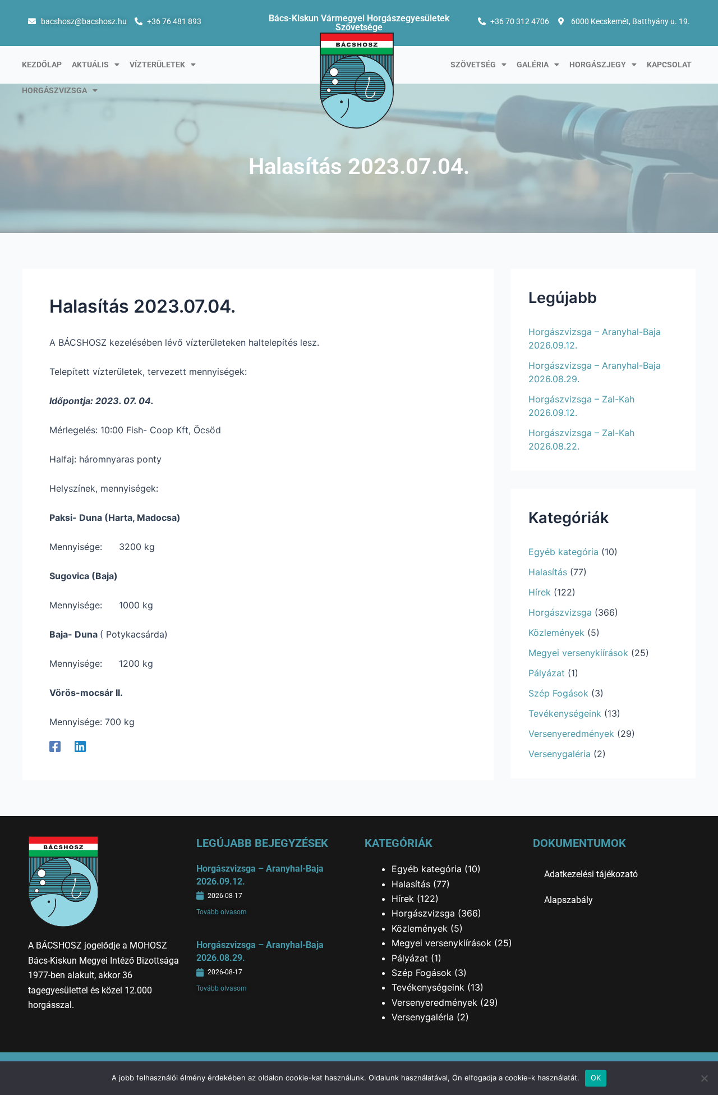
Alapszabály (568, 900)
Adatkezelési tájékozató (591, 874)
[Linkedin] (80, 746)
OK (596, 1077)
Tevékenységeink (564, 713)
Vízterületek (157, 64)
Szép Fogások (558, 693)
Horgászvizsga (54, 90)
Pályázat (546, 673)
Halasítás (547, 572)
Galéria (533, 64)
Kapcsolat (669, 64)
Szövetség (473, 64)
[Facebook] (55, 746)
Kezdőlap (42, 64)
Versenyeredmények (571, 733)
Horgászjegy (597, 64)
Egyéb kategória (563, 551)
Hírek (539, 592)
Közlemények (556, 632)
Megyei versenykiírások (578, 652)
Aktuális (90, 64)
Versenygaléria (559, 753)
